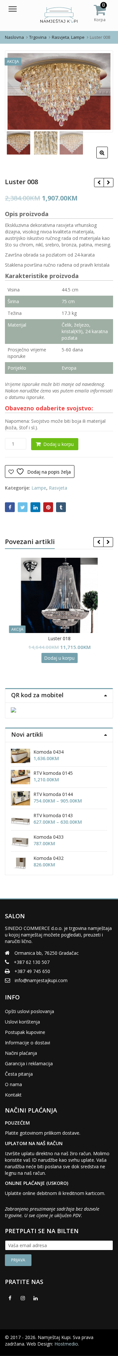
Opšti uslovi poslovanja (29, 1011)
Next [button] (101, 90)
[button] (107, 158)
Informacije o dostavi (27, 1042)
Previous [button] (17, 90)
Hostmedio (66, 1344)
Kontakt (13, 1095)
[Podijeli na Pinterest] (48, 507)
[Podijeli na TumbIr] (61, 507)
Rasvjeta (58, 488)
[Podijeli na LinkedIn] (35, 507)
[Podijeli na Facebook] (10, 507)
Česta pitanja (19, 1074)
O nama (13, 1084)
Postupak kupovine (25, 1032)
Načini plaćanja (21, 1053)
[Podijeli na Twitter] (23, 507)
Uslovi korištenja (22, 1022)
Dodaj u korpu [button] (59, 658)
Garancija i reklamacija (29, 1063)
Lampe (38, 488)
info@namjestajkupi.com (41, 980)
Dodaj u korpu (58, 444)
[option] (59, 91)
